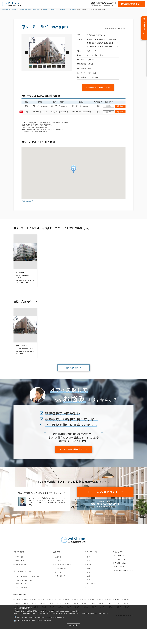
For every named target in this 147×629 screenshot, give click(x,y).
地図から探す (20, 560)
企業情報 (56, 552)
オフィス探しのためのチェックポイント (27, 576)
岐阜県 (67, 603)
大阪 (88, 560)
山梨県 (51, 603)
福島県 (67, 599)
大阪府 (117, 603)
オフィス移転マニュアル (22, 571)
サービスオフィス (119, 559)
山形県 (59, 599)
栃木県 (84, 599)
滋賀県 (101, 603)
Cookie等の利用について (31, 613)
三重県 (92, 603)
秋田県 (51, 599)
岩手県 (34, 599)
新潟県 (18, 603)
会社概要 (58, 557)
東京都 (117, 599)
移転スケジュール (21, 583)
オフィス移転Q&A (21, 587)
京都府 (109, 603)
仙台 (88, 572)
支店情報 (58, 560)
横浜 (88, 576)
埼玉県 (101, 599)
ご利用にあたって (119, 566)
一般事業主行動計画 (61, 568)
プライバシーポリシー (121, 563)
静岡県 (76, 603)
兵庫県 (126, 603)
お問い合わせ (118, 552)
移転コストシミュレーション (24, 580)
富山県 (26, 603)
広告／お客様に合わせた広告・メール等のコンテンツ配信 (33, 620)
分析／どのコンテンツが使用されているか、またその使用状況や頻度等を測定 (40, 617)
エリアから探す (20, 557)
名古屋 (89, 564)
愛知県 (84, 603)
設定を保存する (73, 625)
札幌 (88, 568)
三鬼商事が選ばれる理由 (63, 564)
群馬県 (92, 599)
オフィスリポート (92, 583)
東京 (88, 557)
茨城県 (76, 599)
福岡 (88, 579)
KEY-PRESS (118, 555)
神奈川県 (127, 599)
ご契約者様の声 (60, 576)
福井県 (42, 603)
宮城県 (42, 599)
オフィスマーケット (92, 552)
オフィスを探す (19, 552)
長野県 (59, 603)
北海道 (18, 599)
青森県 (26, 599)
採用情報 (58, 572)
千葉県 (109, 599)
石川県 (34, 603)
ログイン (89, 587)
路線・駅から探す (21, 564)
